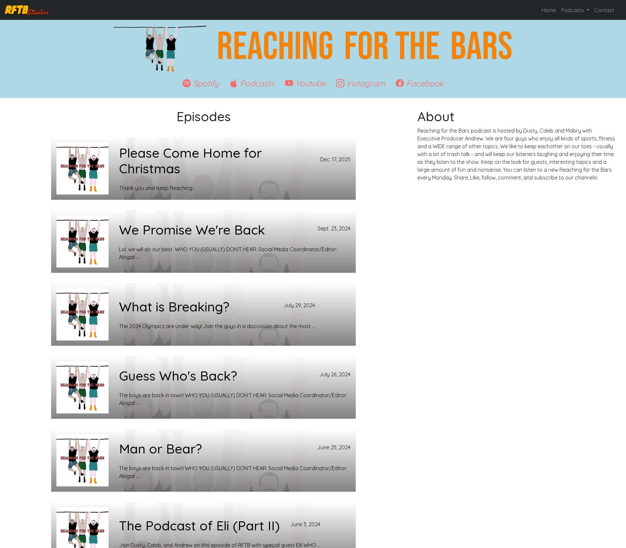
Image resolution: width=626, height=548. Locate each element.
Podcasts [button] (573, 10)
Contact (604, 10)
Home (549, 10)
